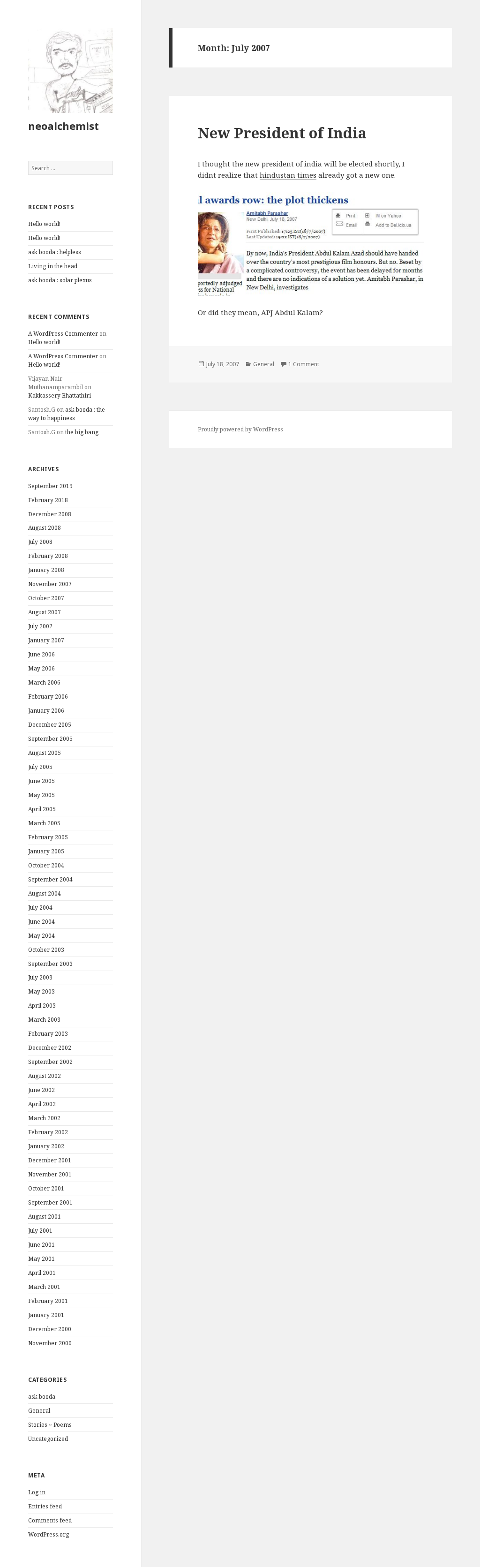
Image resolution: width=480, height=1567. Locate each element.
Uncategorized (48, 1439)
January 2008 (46, 570)
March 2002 (44, 1118)
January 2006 (46, 711)
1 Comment (303, 364)
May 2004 (41, 936)
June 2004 (41, 922)
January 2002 (46, 1146)
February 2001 (48, 1301)
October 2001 (46, 1188)
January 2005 (46, 851)
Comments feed (50, 1520)
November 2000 (50, 1343)
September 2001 (50, 1202)
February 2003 (48, 1034)
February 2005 (48, 837)
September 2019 (50, 486)
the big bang (81, 432)
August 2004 (44, 893)
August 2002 (44, 1076)
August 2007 (44, 612)
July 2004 (40, 908)
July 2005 (40, 767)
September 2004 (50, 879)
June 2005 (41, 781)
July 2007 (40, 626)
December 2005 (49, 725)
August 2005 (44, 753)
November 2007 (50, 584)
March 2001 (44, 1287)
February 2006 (48, 697)
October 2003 (46, 950)
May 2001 (41, 1259)
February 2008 (48, 556)
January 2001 (46, 1315)
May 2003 (41, 991)
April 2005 (42, 809)
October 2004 (46, 865)
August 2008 (44, 528)
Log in (36, 1492)
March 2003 (44, 1020)
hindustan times (288, 175)
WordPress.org (48, 1534)
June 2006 (41, 654)
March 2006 (44, 682)
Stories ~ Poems (50, 1425)
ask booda (41, 1397)
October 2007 (46, 598)
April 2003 (42, 1006)
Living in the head (52, 266)
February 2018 (48, 500)
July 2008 (40, 542)
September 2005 (50, 739)
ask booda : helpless (54, 252)
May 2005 (41, 795)
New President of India (282, 133)
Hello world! (44, 224)
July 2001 (40, 1231)
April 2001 (42, 1273)
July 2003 (40, 977)
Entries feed (45, 1506)
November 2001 (50, 1174)
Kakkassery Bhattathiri (59, 395)
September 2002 (50, 1062)
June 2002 (41, 1090)
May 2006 (41, 668)
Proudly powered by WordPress (240, 429)
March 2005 (44, 823)
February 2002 (48, 1132)
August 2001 (44, 1216)
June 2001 (41, 1245)
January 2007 (46, 640)
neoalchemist (63, 126)
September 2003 (50, 964)
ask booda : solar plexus (60, 280)
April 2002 (42, 1104)
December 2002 (49, 1048)
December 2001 (49, 1160)
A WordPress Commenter (63, 334)
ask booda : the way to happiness (66, 414)
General (39, 1411)
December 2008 (49, 514)
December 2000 (49, 1329)
